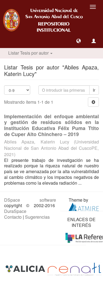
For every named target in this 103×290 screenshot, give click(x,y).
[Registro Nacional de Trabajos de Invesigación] (74, 268)
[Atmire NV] (84, 206)
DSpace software (30, 200)
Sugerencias (37, 217)
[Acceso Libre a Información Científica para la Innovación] (26, 268)
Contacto (13, 217)
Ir (94, 90)
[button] (78, 41)
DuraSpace (15, 211)
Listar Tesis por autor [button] (29, 53)
